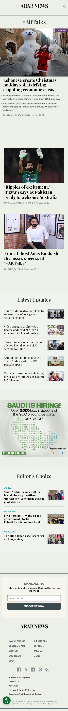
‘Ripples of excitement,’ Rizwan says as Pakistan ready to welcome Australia (31, 192)
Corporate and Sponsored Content (25, 694)
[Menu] (3, 6)
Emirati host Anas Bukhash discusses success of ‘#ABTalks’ (31, 258)
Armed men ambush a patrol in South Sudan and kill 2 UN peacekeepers (24, 361)
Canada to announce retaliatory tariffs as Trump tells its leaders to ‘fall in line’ (24, 376)
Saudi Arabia (17, 640)
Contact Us (14, 681)
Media (38, 650)
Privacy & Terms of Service (22, 690)
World (7, 488)
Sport (13, 660)
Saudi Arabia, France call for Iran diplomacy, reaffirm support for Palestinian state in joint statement (24, 497)
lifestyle (40, 640)
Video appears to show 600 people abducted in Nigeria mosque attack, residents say (22, 330)
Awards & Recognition (19, 677)
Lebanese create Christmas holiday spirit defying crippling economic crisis (30, 84)
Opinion (39, 645)
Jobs (37, 655)
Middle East (10, 511)
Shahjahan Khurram (19, 203)
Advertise (13, 686)
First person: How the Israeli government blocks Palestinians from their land (22, 519)
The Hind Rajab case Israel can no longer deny (24, 537)
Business (15, 655)
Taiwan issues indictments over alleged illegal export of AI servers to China (24, 345)
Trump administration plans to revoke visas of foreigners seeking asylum (24, 314)
